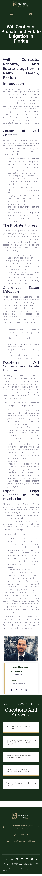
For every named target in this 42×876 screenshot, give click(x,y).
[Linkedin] (32, 859)
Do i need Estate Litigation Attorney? (18, 727)
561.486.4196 (16, 674)
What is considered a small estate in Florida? (19, 757)
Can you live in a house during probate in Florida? (18, 770)
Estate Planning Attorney (25, 869)
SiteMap (5, 870)
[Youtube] (27, 859)
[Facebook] (17, 859)
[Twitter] (22, 859)
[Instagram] (37, 859)
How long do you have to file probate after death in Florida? (18, 742)
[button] (12, 14)
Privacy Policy (7, 869)
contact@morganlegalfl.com (18, 683)
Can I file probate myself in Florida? (18, 784)
